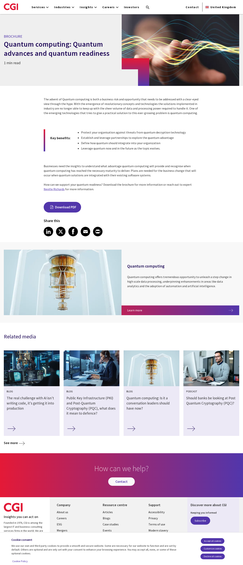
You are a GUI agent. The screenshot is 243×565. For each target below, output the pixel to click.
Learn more (148, 310)
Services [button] (38, 7)
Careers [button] (108, 7)
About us (62, 512)
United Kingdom (223, 7)
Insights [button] (86, 7)
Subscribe (200, 520)
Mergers (62, 530)
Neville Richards (54, 189)
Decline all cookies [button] (213, 556)
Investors (132, 7)
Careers (62, 518)
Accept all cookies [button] (212, 540)
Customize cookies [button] (213, 548)
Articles (108, 512)
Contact (192, 7)
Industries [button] (62, 7)
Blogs (106, 518)
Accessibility (156, 512)
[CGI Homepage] (11, 6)
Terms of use (156, 524)
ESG (59, 524)
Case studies (111, 524)
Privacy (153, 518)
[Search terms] (147, 7)
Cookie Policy (20, 561)
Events (107, 530)
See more (11, 443)
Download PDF (65, 207)
